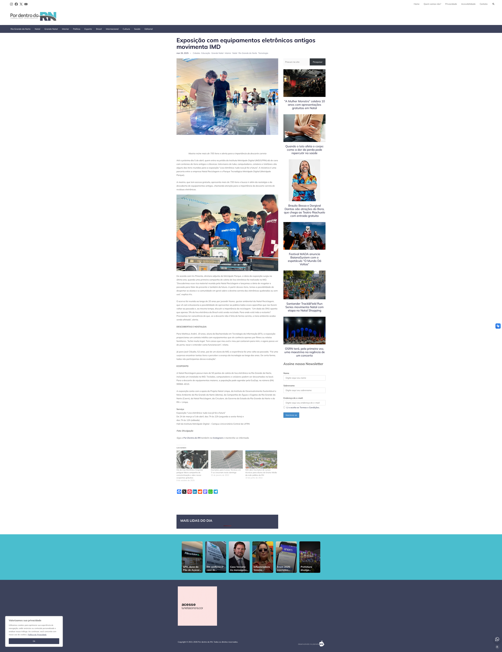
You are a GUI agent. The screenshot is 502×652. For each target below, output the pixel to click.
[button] (493, 4)
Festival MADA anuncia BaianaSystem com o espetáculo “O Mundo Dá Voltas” (304, 259)
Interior (65, 29)
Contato (483, 4)
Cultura (126, 29)
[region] (34, 631)
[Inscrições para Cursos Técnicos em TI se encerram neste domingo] (227, 459)
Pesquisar (318, 62)
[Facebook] (16, 4)
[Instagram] (11, 4)
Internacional (112, 29)
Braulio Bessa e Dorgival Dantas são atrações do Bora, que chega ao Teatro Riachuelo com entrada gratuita (304, 211)
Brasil (99, 29)
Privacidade (451, 4)
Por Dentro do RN (191, 437)
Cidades (196, 53)
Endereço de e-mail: (293, 398)
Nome (286, 373)
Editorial (149, 29)
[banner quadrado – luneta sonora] (197, 605)
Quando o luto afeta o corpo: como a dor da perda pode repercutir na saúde (304, 149)
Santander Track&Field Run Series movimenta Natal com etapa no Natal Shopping (304, 307)
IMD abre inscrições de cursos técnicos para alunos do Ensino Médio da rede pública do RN (261, 472)
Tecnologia (263, 53)
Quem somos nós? (432, 4)
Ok (34, 641)
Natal (37, 29)
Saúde (137, 29)
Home (417, 4)
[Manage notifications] (497, 647)
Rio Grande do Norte (21, 29)
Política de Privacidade (37, 634)
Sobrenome (289, 385)
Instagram (218, 437)
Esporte (88, 29)
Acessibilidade (468, 4)
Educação (205, 53)
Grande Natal (51, 29)
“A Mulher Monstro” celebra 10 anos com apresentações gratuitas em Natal (304, 104)
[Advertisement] (448, 16)
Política (76, 29)
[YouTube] (26, 4)
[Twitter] (21, 4)
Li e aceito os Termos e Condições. (303, 407)
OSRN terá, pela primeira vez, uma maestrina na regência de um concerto (304, 352)
